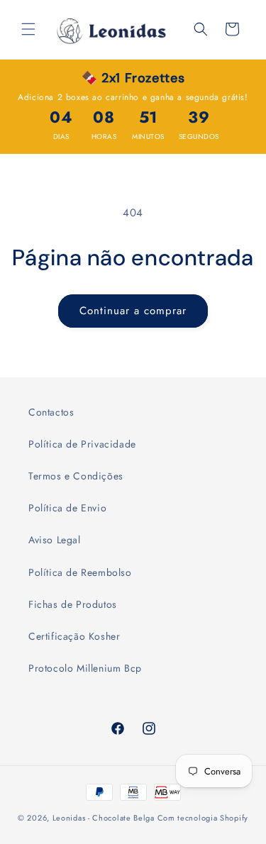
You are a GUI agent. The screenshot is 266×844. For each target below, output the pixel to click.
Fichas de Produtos (72, 604)
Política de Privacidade (82, 444)
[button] (28, 29)
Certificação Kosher (74, 636)
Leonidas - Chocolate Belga (103, 817)
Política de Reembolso (80, 572)
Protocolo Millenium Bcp (85, 668)
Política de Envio (67, 508)
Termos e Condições (75, 476)
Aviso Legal (54, 540)
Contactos (51, 412)
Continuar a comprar (133, 310)
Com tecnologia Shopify (202, 817)
